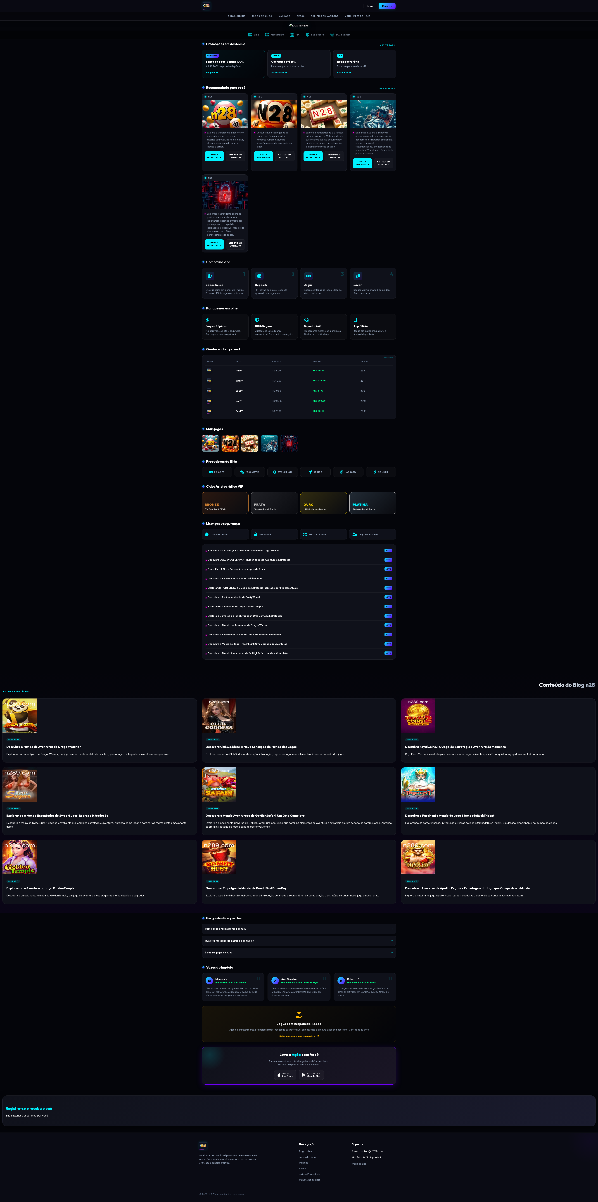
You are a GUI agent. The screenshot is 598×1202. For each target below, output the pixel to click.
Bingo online (236, 16)
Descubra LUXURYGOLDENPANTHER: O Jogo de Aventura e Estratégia (249, 559)
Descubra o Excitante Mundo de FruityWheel (234, 597)
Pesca (301, 16)
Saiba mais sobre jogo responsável (297, 1036)
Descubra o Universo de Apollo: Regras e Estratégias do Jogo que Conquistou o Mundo (467, 888)
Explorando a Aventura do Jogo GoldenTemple (235, 606)
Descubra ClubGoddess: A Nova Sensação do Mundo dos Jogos (251, 747)
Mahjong (284, 16)
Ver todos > (387, 88)
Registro (387, 6)
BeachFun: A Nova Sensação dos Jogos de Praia (236, 569)
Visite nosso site (214, 156)
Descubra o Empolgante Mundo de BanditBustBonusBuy (246, 888)
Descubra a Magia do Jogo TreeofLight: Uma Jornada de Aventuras (247, 643)
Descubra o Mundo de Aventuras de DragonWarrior (238, 625)
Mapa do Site (359, 1163)
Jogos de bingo (262, 16)
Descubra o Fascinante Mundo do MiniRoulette (235, 578)
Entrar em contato (235, 156)
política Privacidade (324, 16)
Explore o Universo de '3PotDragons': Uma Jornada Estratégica (245, 615)
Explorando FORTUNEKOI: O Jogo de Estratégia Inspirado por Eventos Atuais (253, 587)
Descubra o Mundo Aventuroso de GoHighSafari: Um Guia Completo (248, 653)
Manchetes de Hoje (357, 16)
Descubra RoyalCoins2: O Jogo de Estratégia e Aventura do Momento (455, 747)
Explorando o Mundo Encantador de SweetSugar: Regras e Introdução (57, 815)
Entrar (370, 6)
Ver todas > (388, 45)
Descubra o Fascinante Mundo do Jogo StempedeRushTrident (244, 634)
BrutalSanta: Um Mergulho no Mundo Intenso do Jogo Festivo (244, 550)
